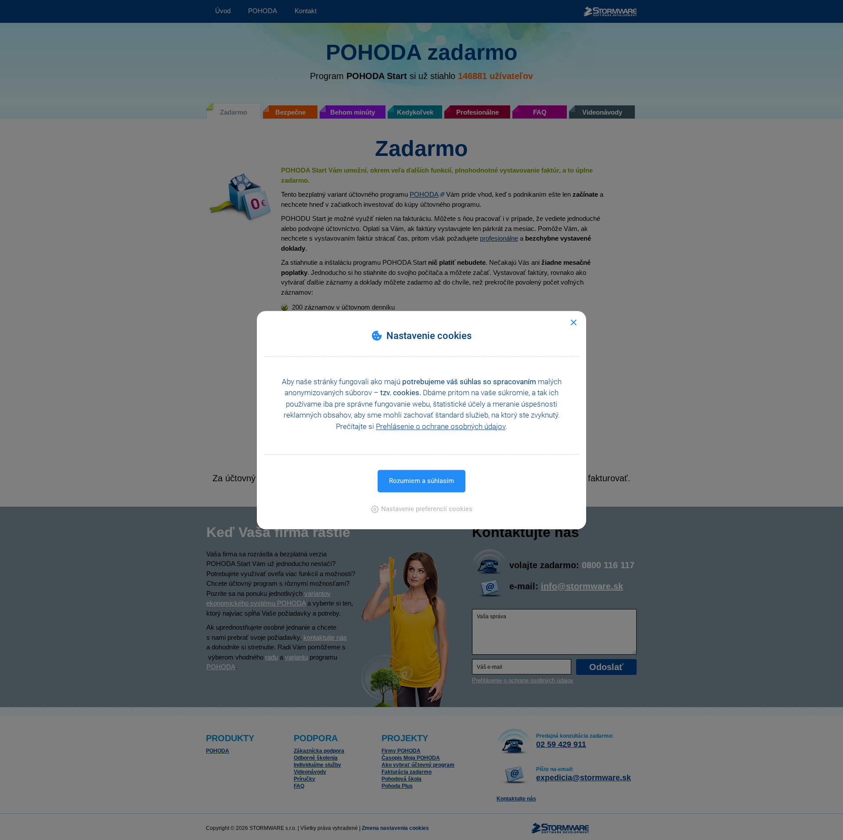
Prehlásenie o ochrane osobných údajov (440, 426)
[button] (421, 509)
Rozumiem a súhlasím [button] (421, 481)
